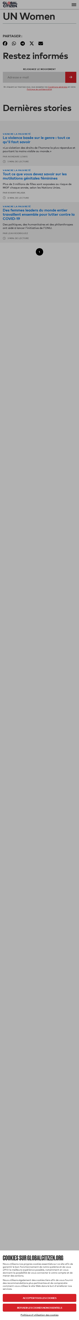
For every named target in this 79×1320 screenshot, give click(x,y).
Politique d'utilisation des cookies (39, 1314)
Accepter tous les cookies (39, 1297)
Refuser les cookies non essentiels (39, 1307)
